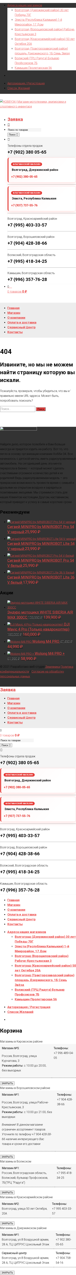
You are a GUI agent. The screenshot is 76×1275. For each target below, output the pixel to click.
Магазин (13, 905)
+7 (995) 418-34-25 (27, 261)
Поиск (12, 134)
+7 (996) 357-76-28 (27, 279)
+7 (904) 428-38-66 (27, 243)
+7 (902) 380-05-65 (24, 176)
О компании (16, 910)
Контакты (15, 924)
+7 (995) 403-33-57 (27, 225)
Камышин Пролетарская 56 (33, 68)
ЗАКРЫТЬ (7, 1083)
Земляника (52, 667)
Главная (13, 900)
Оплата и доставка (21, 914)
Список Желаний (18, 88)
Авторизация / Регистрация (26, 83)
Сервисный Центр (21, 919)
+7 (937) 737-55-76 (24, 205)
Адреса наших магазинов (24, 5)
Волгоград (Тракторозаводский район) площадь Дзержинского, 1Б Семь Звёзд (44, 980)
